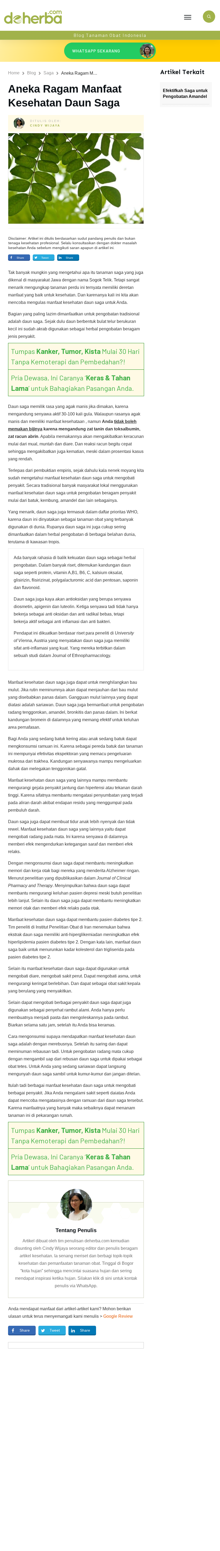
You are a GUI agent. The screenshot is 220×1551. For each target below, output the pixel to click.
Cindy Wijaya (45, 125)
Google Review (118, 1316)
